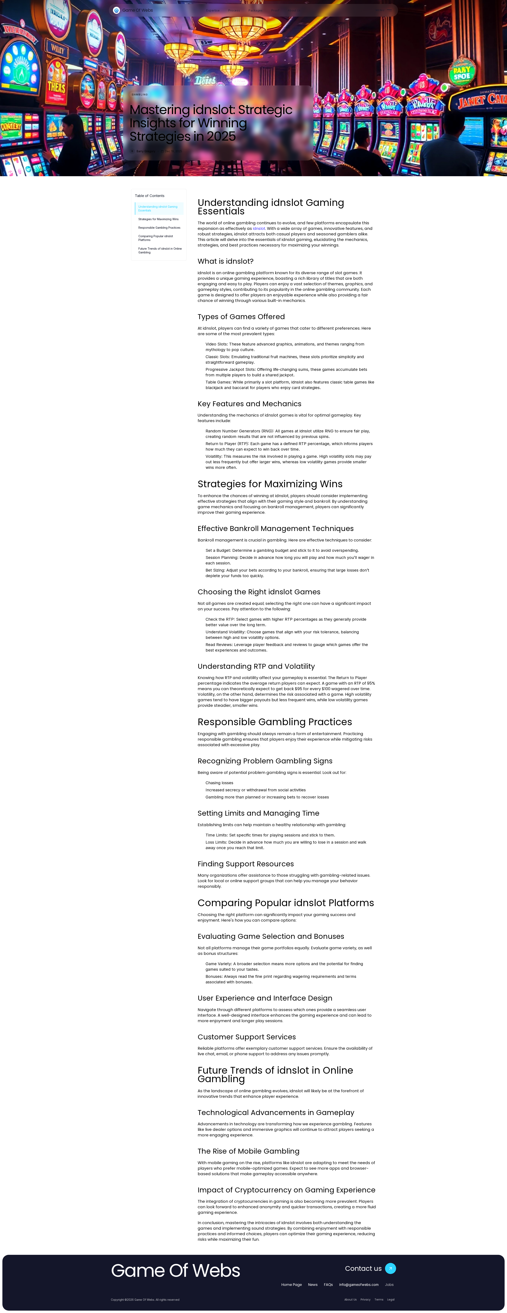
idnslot (259, 228)
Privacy (366, 1300)
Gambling (140, 94)
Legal (391, 1300)
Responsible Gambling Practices (159, 227)
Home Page (291, 1284)
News (313, 1284)
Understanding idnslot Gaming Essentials (157, 208)
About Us (350, 1300)
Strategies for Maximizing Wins (158, 219)
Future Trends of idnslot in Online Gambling (160, 250)
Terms (379, 1300)
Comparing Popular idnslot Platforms (155, 238)
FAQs (328, 1284)
